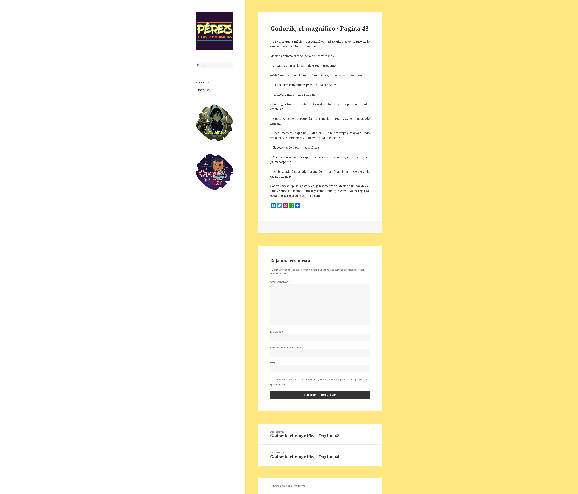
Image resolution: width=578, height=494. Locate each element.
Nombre (276, 331)
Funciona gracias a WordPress (287, 486)
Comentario (280, 281)
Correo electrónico (285, 347)
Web (273, 363)
